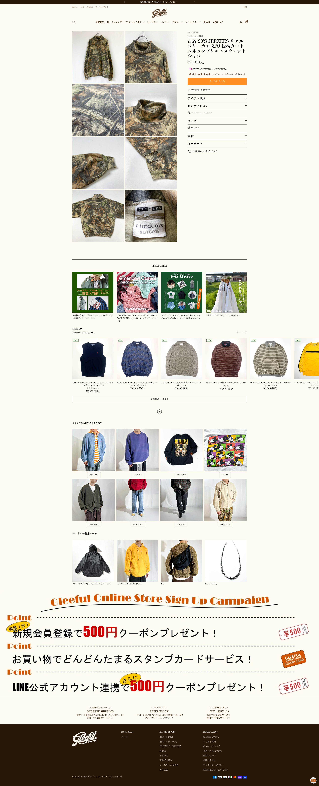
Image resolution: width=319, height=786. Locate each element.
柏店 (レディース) (168, 742)
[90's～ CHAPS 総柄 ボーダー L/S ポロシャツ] (226, 358)
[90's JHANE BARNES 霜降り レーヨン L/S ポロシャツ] (181, 358)
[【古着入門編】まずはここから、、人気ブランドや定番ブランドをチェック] (92, 292)
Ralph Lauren (93, 388)
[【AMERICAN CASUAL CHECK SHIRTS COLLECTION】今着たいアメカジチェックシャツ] (137, 292)
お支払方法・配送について (201, 90)
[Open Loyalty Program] (313, 780)
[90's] (93, 358)
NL (162, 584)
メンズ (124, 737)
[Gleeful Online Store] (159, 13)
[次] (195, 2)
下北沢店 (164, 756)
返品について (209, 756)
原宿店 (163, 751)
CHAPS (226, 385)
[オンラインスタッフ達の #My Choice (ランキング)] (93, 561)
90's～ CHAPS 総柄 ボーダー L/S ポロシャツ (226, 383)
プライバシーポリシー (213, 765)
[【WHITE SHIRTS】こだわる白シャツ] (226, 292)
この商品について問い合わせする (205, 151)
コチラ (169, 718)
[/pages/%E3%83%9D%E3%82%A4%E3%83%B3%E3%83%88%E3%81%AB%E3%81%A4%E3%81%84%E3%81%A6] (159, 643)
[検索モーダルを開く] (73, 22)
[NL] (181, 561)
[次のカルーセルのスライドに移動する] (244, 255)
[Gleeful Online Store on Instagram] (245, 7)
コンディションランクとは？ (201, 112)
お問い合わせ (209, 760)
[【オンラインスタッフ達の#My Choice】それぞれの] (181, 292)
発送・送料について (212, 751)
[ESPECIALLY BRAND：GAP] (137, 561)
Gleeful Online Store (96, 776)
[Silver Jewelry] (226, 561)
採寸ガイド (195, 127)
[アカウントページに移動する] (240, 22)
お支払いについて (211, 746)
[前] (124, 2)
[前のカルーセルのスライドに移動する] (239, 255)
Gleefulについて (211, 737)
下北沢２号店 (166, 760)
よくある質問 (209, 742)
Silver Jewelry (211, 584)
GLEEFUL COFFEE (170, 746)
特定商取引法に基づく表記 (216, 770)
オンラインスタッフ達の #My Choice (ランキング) (91, 584)
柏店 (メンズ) (166, 737)
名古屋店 (164, 770)
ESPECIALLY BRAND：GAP (129, 584)
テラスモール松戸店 (169, 765)
